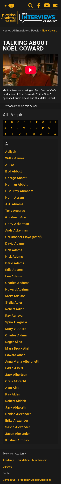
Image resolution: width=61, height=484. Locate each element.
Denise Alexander (18, 414)
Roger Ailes (13, 342)
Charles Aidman (16, 335)
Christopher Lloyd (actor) (23, 237)
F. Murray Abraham (19, 191)
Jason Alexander (17, 434)
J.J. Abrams (14, 204)
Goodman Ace (15, 217)
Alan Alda (12, 388)
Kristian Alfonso (17, 440)
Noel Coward (49, 30)
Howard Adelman (17, 289)
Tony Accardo (15, 211)
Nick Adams (14, 257)
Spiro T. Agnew (16, 322)
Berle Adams (14, 263)
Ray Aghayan (14, 316)
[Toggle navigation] (55, 5)
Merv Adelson (15, 296)
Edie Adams (14, 270)
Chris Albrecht (15, 381)
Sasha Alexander (17, 427)
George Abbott (16, 178)
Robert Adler (14, 309)
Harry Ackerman (17, 224)
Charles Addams (17, 283)
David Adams (15, 243)
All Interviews (20, 30)
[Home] (30, 19)
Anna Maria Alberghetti (22, 361)
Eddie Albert (14, 368)
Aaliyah (10, 152)
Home (6, 30)
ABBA (9, 165)
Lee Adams (13, 276)
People (35, 30)
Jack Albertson (16, 375)
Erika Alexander (16, 421)
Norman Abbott (16, 184)
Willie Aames (14, 158)
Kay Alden (12, 394)
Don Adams (13, 250)
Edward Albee (15, 355)
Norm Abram (14, 198)
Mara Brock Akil (17, 348)
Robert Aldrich (15, 401)
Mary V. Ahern (15, 329)
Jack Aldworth (15, 407)
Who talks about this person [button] (21, 106)
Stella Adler (13, 302)
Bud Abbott (13, 171)
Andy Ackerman (16, 230)
